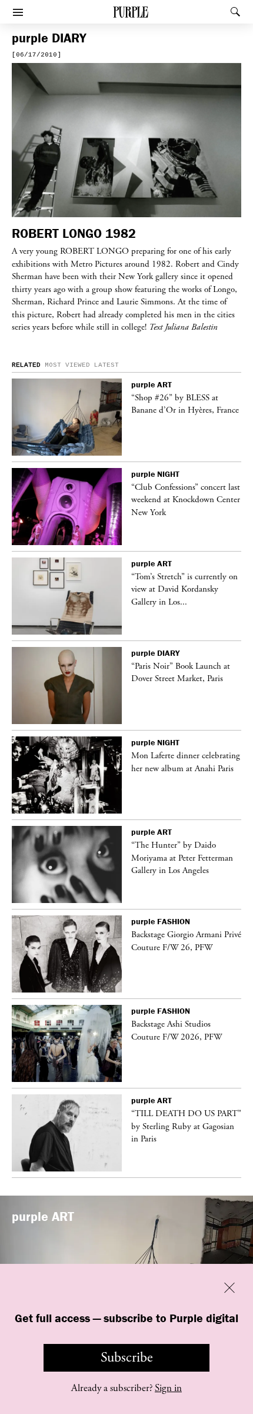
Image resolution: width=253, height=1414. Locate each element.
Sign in (168, 1388)
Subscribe (127, 1357)
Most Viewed (67, 365)
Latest (106, 365)
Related (26, 365)
